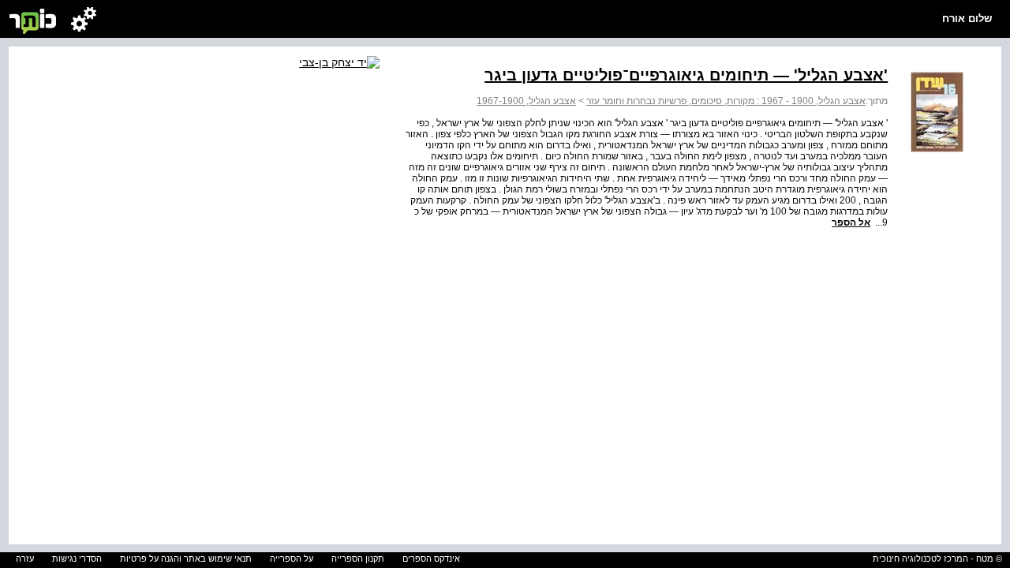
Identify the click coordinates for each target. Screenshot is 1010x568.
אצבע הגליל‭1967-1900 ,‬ (526, 100)
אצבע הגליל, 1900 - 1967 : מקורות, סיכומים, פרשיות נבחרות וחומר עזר (726, 100)
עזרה (25, 558)
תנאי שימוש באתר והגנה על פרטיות (186, 558)
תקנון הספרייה (357, 558)
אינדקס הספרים (431, 558)
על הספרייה (291, 558)
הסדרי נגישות (77, 558)
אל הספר (851, 222)
